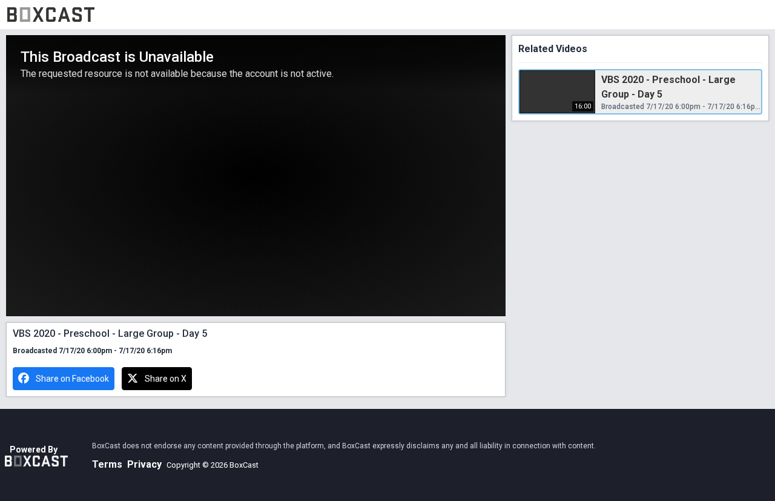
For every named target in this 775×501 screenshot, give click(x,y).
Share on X (165, 378)
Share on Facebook (72, 378)
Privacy (144, 464)
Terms (107, 464)
